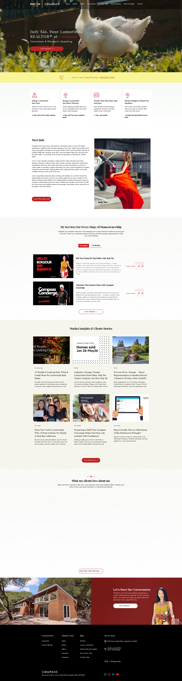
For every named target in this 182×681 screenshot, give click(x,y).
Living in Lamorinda (86, 645)
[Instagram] (109, 674)
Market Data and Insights (88, 649)
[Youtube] (117, 674)
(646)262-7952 (107, 77)
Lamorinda (45, 641)
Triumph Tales (84, 657)
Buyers (64, 645)
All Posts (83, 641)
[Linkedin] (113, 674)
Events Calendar (47, 645)
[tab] (83, 245)
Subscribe (65, 653)
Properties (65, 657)
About (64, 641)
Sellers (64, 649)
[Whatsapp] (105, 674)
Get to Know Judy (86, 653)
